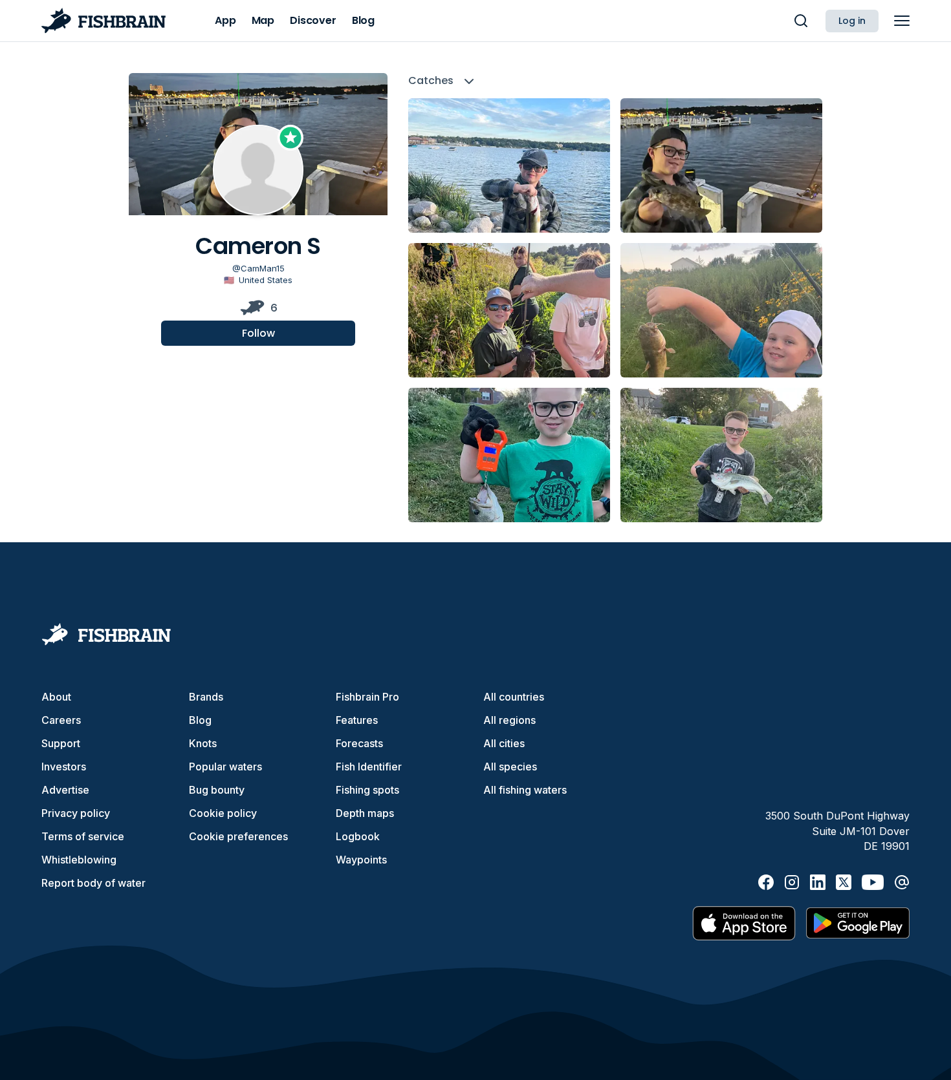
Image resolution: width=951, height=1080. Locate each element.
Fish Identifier (369, 766)
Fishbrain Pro (367, 696)
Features (357, 720)
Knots (203, 743)
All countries (513, 696)
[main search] (801, 21)
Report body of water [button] (93, 882)
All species (510, 766)
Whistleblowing (78, 859)
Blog (200, 720)
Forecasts (359, 743)
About (56, 696)
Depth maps (365, 813)
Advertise (65, 789)
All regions (509, 720)
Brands (206, 696)
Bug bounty (217, 789)
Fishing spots (367, 789)
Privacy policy (75, 813)
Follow (258, 333)
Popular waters (225, 766)
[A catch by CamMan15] (509, 165)
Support (60, 743)
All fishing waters (525, 789)
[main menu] (902, 20)
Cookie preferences (238, 836)
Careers (61, 720)
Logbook (358, 836)
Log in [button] (852, 20)
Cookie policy (223, 813)
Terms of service (82, 836)
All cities (504, 743)
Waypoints (361, 859)
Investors (63, 766)
